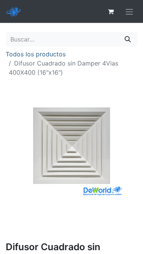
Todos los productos (36, 54)
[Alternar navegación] (129, 11)
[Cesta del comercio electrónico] (110, 11)
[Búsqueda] (127, 39)
